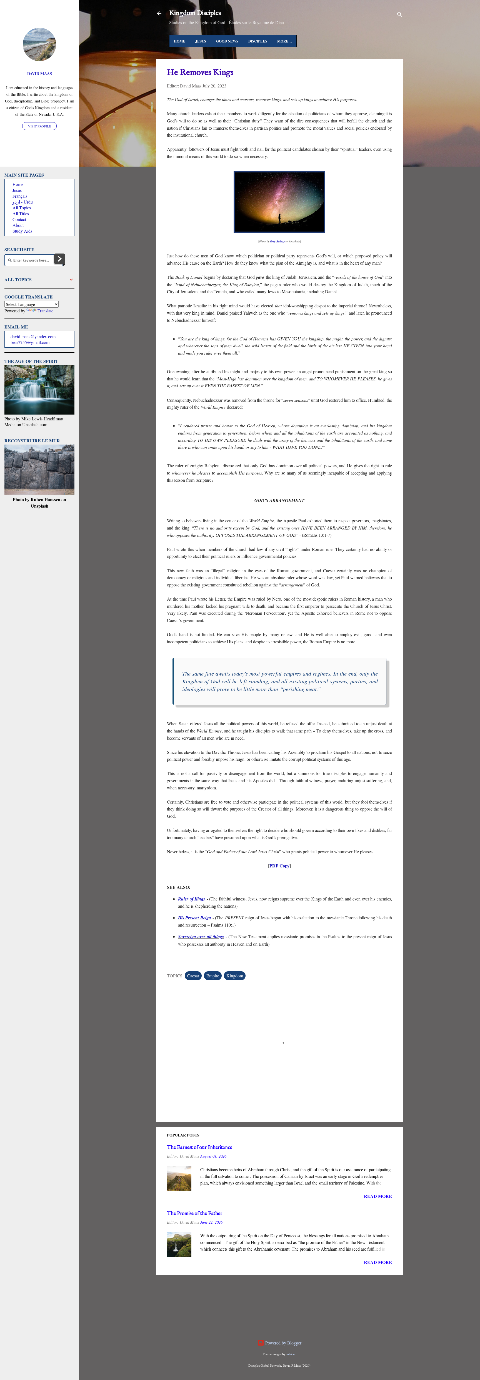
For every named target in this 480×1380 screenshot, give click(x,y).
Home (179, 41)
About (18, 225)
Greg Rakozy (277, 241)
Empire (212, 975)
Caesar (193, 975)
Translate (45, 310)
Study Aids (22, 231)
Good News (227, 41)
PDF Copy (279, 865)
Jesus (200, 41)
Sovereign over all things (201, 937)
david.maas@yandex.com (33, 336)
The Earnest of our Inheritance (199, 1148)
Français (19, 196)
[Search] (399, 15)
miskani (291, 1354)
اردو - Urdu (22, 202)
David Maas (39, 73)
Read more (378, 1196)
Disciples (257, 41)
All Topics (21, 207)
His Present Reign (194, 918)
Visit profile (39, 126)
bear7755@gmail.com (30, 342)
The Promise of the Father (194, 1214)
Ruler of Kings (191, 899)
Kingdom (234, 975)
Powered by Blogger (282, 1343)
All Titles (20, 213)
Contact (19, 219)
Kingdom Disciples (195, 13)
